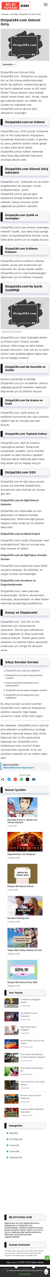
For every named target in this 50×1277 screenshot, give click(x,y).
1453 (6, 1251)
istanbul (30, 1253)
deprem (23, 1251)
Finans (13, 1145)
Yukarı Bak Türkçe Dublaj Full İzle (24, 950)
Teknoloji (14, 1157)
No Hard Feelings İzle (18, 918)
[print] (33, 779)
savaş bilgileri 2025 (31, 1255)
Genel (12, 1151)
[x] (27, 779)
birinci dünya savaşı (14, 1251)
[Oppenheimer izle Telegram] (25, 851)
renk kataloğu (16, 1255)
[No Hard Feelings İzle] (25, 915)
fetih (40, 1251)
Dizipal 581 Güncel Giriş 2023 (22, 982)
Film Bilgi (14, 14)
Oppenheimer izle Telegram (21, 854)
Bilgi (12, 1133)
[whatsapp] (21, 779)
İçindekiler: (8, 64)
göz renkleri (16, 1253)
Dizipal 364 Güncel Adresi (20, 886)
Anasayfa (4, 14)
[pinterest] (15, 779)
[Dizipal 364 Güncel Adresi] (22, 883)
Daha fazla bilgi (25, 1274)
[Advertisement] (25, 1015)
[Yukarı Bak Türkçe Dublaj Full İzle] (22, 947)
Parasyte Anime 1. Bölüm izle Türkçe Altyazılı (22, 821)
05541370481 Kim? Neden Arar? (18, 768)
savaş (22, 1255)
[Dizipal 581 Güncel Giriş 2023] (22, 979)
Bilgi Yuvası (11, 1262)
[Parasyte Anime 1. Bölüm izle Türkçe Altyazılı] (22, 816)
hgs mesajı (24, 1253)
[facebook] (9, 779)
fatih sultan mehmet (32, 1251)
